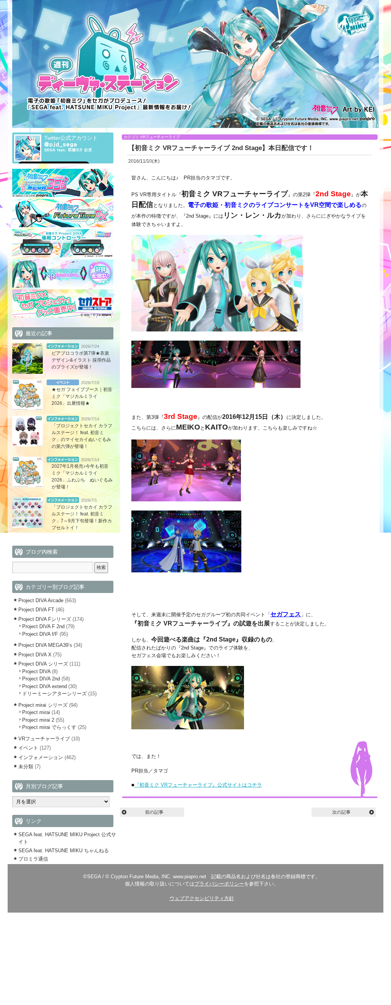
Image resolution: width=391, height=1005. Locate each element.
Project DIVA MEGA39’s (45, 645)
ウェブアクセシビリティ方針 (202, 898)
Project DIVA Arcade (40, 600)
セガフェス (285, 614)
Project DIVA (36, 671)
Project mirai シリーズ (43, 705)
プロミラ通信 (33, 859)
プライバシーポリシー (219, 884)
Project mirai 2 (38, 720)
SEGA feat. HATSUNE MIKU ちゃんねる (63, 850)
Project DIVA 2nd (41, 679)
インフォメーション (63, 346)
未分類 (25, 766)
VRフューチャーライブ (160, 137)
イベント (63, 382)
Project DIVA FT (36, 609)
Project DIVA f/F (40, 634)
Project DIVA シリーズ (43, 664)
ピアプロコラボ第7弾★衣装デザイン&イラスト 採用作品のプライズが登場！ (81, 360)
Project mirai (36, 712)
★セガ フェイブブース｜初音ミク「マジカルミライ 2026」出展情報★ (82, 396)
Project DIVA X (35, 655)
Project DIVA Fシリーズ (44, 619)
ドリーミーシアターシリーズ (54, 693)
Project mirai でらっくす (49, 727)
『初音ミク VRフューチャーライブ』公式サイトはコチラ (198, 785)
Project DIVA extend (44, 686)
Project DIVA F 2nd (43, 626)
